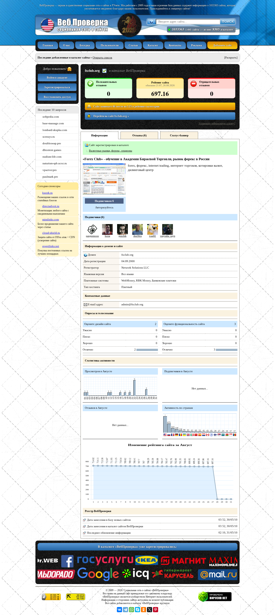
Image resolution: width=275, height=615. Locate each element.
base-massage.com (53, 123)
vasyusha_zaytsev (169, 236)
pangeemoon (92, 236)
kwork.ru (47, 192)
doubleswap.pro (52, 143)
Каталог (153, 45)
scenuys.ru (49, 136)
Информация (99, 135)
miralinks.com (50, 219)
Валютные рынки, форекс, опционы (110, 150)
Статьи (133, 45)
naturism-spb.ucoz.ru (55, 163)
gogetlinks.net (50, 246)
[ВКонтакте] (119, 609)
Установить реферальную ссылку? (217, 123)
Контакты (175, 45)
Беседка (85, 45)
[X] (149, 609)
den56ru (137, 236)
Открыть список (102, 57)
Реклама (196, 45)
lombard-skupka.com (55, 130)
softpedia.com (51, 116)
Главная (48, 45)
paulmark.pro (50, 176)
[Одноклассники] (143, 609)
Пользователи (110, 45)
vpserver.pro (50, 170)
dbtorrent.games (52, 150)
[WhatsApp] (131, 609)
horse (107, 236)
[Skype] (137, 609)
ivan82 (152, 236)
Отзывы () (139, 135)
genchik (123, 236)
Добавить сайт (222, 45)
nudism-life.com (52, 156)
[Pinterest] (155, 609)
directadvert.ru (50, 206)
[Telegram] (125, 609)
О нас (66, 45)
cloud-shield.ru (51, 232)
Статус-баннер (179, 135)
